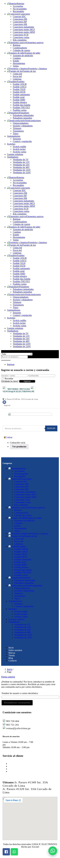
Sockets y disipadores (23, 126)
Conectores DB (20, 19)
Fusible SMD (19, 100)
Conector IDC (19, 16)
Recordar (9, 378)
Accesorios (18, 6)
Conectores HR (20, 24)
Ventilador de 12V (21, 162)
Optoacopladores (20, 123)
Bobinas (16, 45)
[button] (52, 850)
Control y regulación (22, 141)
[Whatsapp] (14, 851)
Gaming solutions (15, 154)
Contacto (12, 660)
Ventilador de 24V (21, 165)
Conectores (25, 14)
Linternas (17, 79)
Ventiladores (12, 157)
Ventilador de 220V (22, 172)
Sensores (17, 139)
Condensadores (20, 48)
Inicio (11, 647)
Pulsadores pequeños (22, 118)
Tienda (11, 655)
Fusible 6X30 (19, 92)
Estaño (16, 61)
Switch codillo (19, 146)
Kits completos (20, 40)
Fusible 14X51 (20, 87)
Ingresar (10, 364)
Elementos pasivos (34, 42)
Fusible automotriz (21, 94)
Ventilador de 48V (21, 167)
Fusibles (20, 81)
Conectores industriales (23, 27)
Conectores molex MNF (24, 32)
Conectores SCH (20, 35)
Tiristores (17, 128)
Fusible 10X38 (20, 84)
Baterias (20, 3)
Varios (16, 66)
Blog (10, 658)
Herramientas (19, 63)
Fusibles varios (20, 110)
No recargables (20, 9)
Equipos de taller (32, 53)
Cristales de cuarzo (21, 50)
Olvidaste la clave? (9, 381)
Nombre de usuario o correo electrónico (20, 693)
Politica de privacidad (18, 771)
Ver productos (19, 446)
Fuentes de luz (29, 71)
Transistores (18, 131)
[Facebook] (4, 402)
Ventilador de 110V (22, 170)
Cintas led (17, 74)
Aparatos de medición (23, 55)
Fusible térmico (20, 102)
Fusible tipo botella (21, 105)
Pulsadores (24, 113)
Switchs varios (19, 152)
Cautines (17, 58)
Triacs (15, 133)
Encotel (35, 847)
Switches (11, 144)
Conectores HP (20, 22)
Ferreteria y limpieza (37, 68)
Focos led (17, 76)
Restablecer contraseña (17, 702)
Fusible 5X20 (19, 89)
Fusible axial (18, 97)
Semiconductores (33, 120)
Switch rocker (19, 149)
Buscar (51, 428)
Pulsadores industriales (23, 115)
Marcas (11, 653)
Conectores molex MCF (24, 29)
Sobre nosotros (15, 650)
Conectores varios (21, 37)
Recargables (18, 11)
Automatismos (13, 136)
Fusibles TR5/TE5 (21, 107)
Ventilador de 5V (21, 159)
